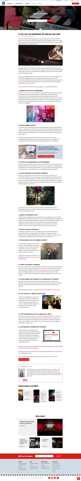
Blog (54, 470)
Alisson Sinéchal (30, 36)
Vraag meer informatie (24, 359)
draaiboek (26, 333)
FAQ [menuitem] (66, 0)
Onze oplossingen (34, 463)
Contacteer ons (75, 3)
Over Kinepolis (56, 463)
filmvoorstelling (30, 83)
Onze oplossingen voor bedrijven (23, 464)
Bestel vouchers (34, 468)
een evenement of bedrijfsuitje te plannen (45, 316)
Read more (60, 400)
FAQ (54, 471)
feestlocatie (43, 268)
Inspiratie (40, 3)
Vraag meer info (22, 468)
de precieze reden (25, 92)
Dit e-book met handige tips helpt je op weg (50, 289)
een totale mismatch (40, 164)
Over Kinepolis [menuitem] (58, 0)
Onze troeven (56, 466)
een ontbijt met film (31, 247)
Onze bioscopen (56, 465)
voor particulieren (5, 0)
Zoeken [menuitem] (72, 0)
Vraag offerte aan (23, 469)
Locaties (34, 3)
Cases (20, 466)
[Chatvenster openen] (78, 478)
